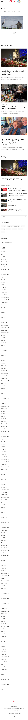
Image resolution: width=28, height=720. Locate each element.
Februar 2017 (4, 515)
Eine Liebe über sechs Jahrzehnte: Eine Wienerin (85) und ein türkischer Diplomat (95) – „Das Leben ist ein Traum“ (14, 141)
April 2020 (3, 418)
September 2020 (5, 406)
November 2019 (5, 431)
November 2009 (5, 656)
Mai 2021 (3, 388)
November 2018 (5, 461)
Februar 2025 (4, 292)
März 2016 (3, 540)
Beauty (3, 232)
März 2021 (3, 393)
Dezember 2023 (5, 325)
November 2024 (5, 299)
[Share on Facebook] (10, 33)
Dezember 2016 (5, 520)
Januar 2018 (4, 487)
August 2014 (4, 583)
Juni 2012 (3, 618)
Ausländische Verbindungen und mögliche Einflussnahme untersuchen (13, 73)
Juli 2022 (3, 358)
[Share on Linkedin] (18, 33)
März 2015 (3, 565)
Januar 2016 (4, 545)
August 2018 (4, 469)
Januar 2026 (4, 264)
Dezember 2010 (5, 634)
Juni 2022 (3, 360)
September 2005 (5, 672)
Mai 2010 (3, 646)
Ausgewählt (4, 68)
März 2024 (3, 317)
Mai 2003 (3, 674)
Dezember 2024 (5, 297)
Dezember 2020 (5, 398)
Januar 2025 (4, 294)
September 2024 (5, 305)
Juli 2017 (3, 502)
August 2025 (4, 277)
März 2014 (3, 588)
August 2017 (4, 499)
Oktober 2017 (4, 494)
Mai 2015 (3, 563)
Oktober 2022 (4, 353)
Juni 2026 (3, 254)
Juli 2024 (3, 307)
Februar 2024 (4, 320)
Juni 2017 (3, 505)
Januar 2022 (4, 370)
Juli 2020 (3, 411)
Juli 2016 (3, 532)
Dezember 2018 (5, 459)
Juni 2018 (3, 474)
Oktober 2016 (4, 525)
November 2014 (5, 575)
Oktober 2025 (4, 272)
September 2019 (5, 436)
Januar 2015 (4, 570)
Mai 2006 (3, 664)
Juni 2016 (3, 535)
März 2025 (3, 289)
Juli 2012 (3, 616)
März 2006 (3, 666)
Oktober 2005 (4, 669)
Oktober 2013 (4, 596)
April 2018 (3, 479)
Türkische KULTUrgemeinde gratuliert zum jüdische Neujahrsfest (17, 189)
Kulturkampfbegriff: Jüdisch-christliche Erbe (15, 204)
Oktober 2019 (4, 434)
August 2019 (4, 439)
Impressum (14, 706)
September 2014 (5, 580)
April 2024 (3, 315)
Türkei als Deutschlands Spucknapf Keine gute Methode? (17, 200)
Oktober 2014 (4, 578)
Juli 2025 (3, 279)
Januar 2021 (4, 396)
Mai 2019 (3, 446)
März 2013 (3, 601)
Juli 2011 (3, 629)
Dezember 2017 (5, 489)
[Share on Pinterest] (15, 33)
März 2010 (3, 651)
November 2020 (5, 401)
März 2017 (3, 512)
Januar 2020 (4, 426)
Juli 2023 (3, 335)
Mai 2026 (3, 256)
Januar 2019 (4, 456)
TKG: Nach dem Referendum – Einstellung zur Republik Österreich (17, 210)
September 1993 (5, 684)
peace (22, 226)
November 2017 (5, 492)
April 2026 (3, 259)
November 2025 (5, 269)
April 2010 (3, 649)
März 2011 (3, 631)
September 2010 (5, 639)
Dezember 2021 (5, 373)
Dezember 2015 (5, 548)
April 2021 (3, 391)
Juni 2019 (3, 444)
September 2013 (5, 598)
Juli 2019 (3, 441)
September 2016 (5, 527)
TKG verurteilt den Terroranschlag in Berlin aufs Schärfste (14, 107)
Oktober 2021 (4, 378)
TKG (5, 11)
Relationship (16, 226)
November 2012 (5, 606)
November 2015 (5, 550)
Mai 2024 (3, 312)
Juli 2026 (3, 251)
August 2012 (4, 613)
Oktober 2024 (4, 302)
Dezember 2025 (5, 267)
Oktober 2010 (4, 636)
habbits (8, 229)
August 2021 (4, 383)
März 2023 (3, 345)
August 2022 (4, 355)
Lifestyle (3, 226)
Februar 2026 (4, 262)
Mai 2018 (3, 477)
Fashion (20, 229)
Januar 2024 (4, 322)
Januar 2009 (4, 661)
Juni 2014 (3, 586)
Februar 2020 (4, 424)
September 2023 (5, 332)
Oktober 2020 (4, 403)
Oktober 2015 (4, 553)
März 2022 (3, 368)
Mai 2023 (3, 340)
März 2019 (3, 451)
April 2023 (3, 343)
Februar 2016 (4, 542)
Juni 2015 (3, 560)
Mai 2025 (3, 284)
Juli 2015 (3, 558)
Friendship (14, 229)
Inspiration (9, 226)
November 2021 (5, 375)
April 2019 (3, 449)
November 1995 (5, 679)
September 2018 (5, 467)
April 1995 (3, 682)
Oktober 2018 (4, 464)
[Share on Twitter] (12, 33)
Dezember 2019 (5, 429)
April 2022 (3, 365)
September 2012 (5, 611)
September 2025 (5, 274)
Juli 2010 (3, 641)
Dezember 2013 (5, 593)
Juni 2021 (3, 386)
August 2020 (4, 408)
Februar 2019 (4, 454)
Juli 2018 (3, 472)
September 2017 (5, 497)
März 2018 (3, 482)
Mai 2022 (3, 363)
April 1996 (3, 677)
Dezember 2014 (5, 573)
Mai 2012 (3, 621)
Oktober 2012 (4, 608)
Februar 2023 (4, 348)
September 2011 (5, 626)
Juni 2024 (3, 310)
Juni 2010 (3, 644)
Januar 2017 (4, 517)
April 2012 (3, 623)
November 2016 (5, 522)
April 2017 (3, 510)
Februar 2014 (4, 591)
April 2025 (3, 287)
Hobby (3, 229)
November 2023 (5, 327)
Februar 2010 (4, 654)
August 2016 (4, 530)
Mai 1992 (3, 689)
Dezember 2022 (5, 350)
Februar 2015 (4, 568)
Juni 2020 (3, 413)
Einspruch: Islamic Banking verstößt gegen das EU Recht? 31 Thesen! (17, 194)
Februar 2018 (4, 484)
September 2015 (5, 555)
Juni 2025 (3, 282)
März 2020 (3, 421)
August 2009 (4, 659)
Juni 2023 (3, 337)
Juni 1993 (3, 687)
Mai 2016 (3, 537)
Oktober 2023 (4, 330)
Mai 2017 (3, 507)
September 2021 (5, 380)
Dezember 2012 (5, 603)
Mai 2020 (3, 416)
